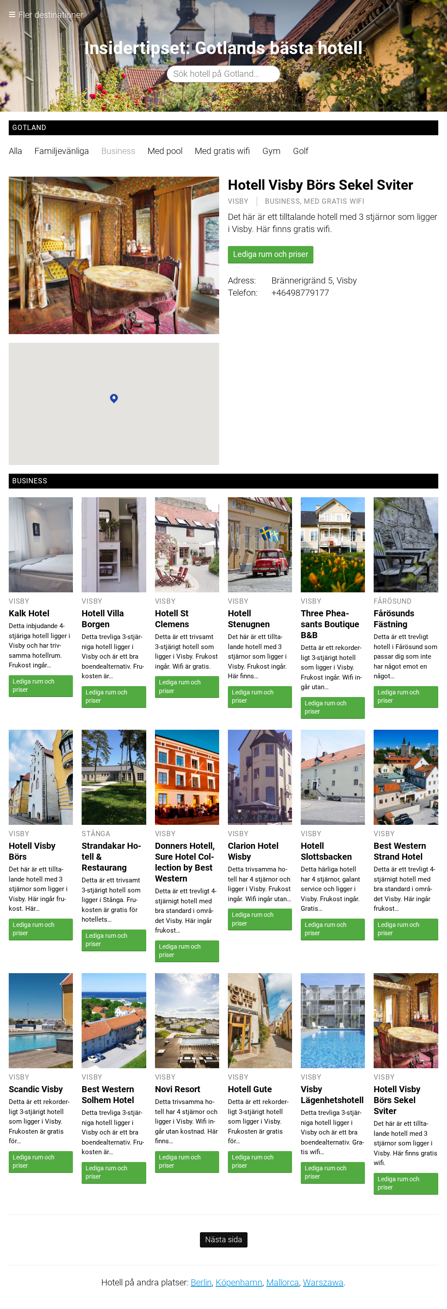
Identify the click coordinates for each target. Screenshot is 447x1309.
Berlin (201, 1282)
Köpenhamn (239, 1282)
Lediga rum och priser (270, 254)
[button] (114, 398)
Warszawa (323, 1282)
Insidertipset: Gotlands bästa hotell (223, 48)
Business (118, 151)
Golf (301, 151)
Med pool (165, 151)
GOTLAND (29, 127)
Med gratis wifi (222, 151)
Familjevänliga (61, 151)
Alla (15, 151)
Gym (271, 151)
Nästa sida (223, 1239)
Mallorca (282, 1282)
